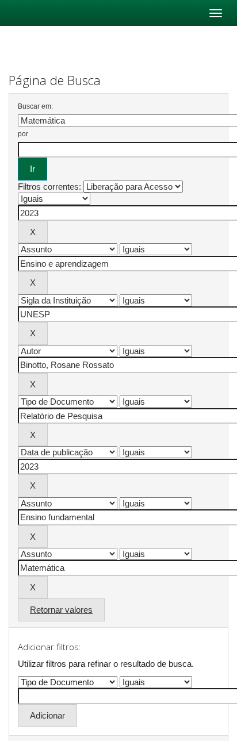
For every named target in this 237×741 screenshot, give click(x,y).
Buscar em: (35, 106)
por (23, 134)
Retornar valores (61, 610)
